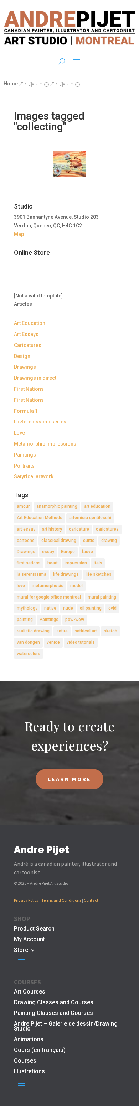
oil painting (91, 608)
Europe (68, 551)
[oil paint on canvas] (69, 164)
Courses (25, 1061)
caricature (79, 529)
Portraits (24, 466)
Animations (28, 1040)
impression (76, 562)
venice (53, 642)
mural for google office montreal (49, 597)
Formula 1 (26, 411)
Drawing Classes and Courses (53, 1003)
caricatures (107, 529)
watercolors (28, 653)
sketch (110, 630)
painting (25, 619)
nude (68, 608)
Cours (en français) (40, 1050)
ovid (112, 608)
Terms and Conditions (61, 900)
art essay (26, 529)
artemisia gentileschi (90, 517)
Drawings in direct (35, 378)
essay (48, 551)
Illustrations (29, 1072)
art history (52, 529)
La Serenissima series (40, 422)
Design (22, 356)
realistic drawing (33, 630)
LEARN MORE (69, 779)
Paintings (25, 455)
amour (23, 506)
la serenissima (31, 574)
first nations (29, 562)
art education (97, 506)
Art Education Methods (39, 517)
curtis (88, 540)
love (21, 585)
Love (19, 433)
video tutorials (81, 642)
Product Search (34, 929)
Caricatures (27, 345)
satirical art (85, 630)
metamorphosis (47, 585)
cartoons (26, 540)
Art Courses (29, 992)
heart (52, 562)
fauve (87, 551)
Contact (91, 900)
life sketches (99, 574)
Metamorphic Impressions (45, 444)
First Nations (29, 389)
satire (62, 630)
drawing (109, 540)
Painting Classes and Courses (53, 1013)
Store (21, 950)
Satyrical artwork (33, 476)
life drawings (66, 574)
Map (19, 234)
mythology (27, 608)
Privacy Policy (26, 900)
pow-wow (74, 619)
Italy (98, 562)
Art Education (29, 323)
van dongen (28, 642)
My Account (29, 940)
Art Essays (26, 334)
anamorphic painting (56, 506)
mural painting (102, 597)
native (50, 608)
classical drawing (58, 540)
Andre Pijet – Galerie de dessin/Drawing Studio (66, 1026)
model (76, 585)
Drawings (25, 367)
